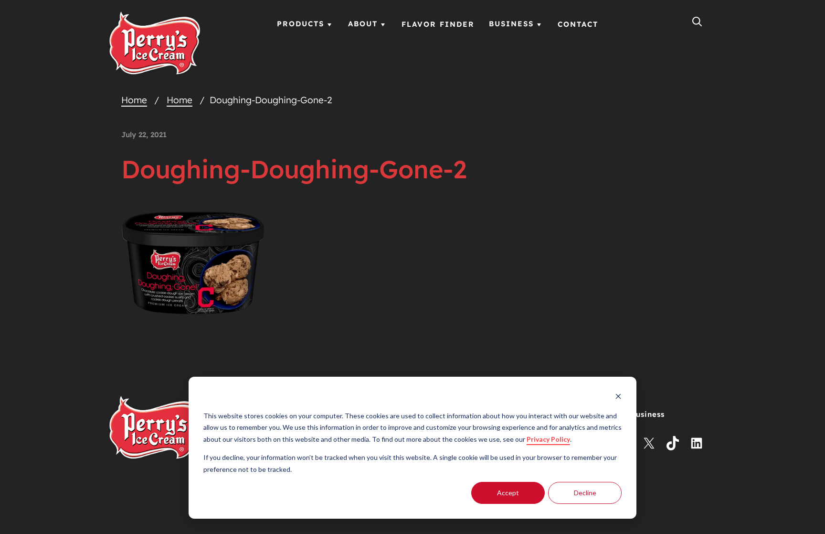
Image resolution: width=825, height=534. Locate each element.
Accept (508, 493)
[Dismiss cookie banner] (618, 397)
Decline (585, 493)
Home (134, 100)
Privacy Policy (548, 439)
